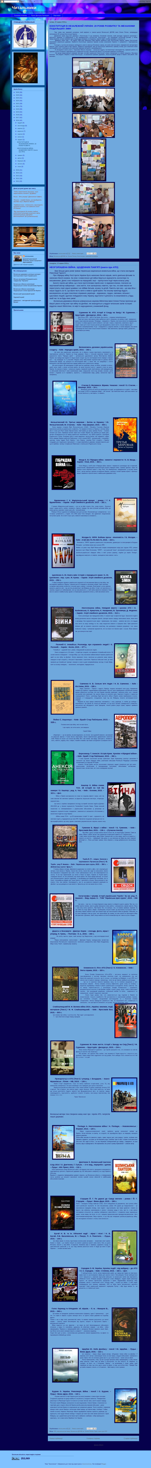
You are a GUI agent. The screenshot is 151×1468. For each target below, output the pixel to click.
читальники (29, 256)
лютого (20, 164)
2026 (18, 92)
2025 (18, 95)
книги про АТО (102, 1431)
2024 (18, 98)
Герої (95, 1431)
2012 (18, 178)
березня (21, 161)
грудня (20, 123)
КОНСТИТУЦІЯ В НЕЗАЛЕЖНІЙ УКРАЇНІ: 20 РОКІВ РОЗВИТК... (26, 143)
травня (20, 155)
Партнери (57, 15)
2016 (18, 120)
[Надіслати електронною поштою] (88, 254)
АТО (55, 1431)
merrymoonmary (87, 1464)
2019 (18, 112)
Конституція (81, 256)
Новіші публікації (56, 1438)
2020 (18, 109)
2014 (18, 173)
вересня (21, 131)
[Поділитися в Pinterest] (95, 254)
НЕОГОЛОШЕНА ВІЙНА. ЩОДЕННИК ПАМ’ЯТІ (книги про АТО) (84, 267)
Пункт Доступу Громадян (40, 15)
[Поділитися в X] (91, 254)
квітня (20, 158)
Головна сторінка (20, 15)
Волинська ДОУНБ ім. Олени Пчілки (65, 256)
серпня (20, 134)
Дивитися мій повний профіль (24, 264)
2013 (18, 175)
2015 (18, 170)
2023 (18, 100)
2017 (18, 117)
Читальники (24, 7)
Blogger (103, 1464)
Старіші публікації (130, 1438)
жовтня (20, 128)
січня (19, 166)
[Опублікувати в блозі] (90, 254)
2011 (17, 181)
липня (20, 137)
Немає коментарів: (78, 253)
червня (20, 139)
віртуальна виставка (63, 1431)
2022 (18, 103)
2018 (18, 115)
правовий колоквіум (91, 256)
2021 (18, 106)
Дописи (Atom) (98, 1445)
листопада (21, 125)
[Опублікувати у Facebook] (93, 254)
